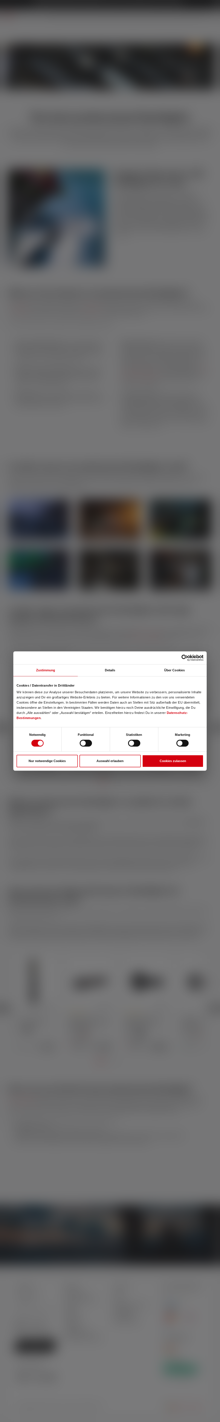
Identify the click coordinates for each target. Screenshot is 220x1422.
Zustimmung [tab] (45, 670)
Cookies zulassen (173, 761)
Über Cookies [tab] (174, 670)
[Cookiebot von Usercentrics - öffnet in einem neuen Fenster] (184, 658)
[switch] (86, 743)
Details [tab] (110, 670)
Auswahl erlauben (110, 761)
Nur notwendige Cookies (47, 761)
